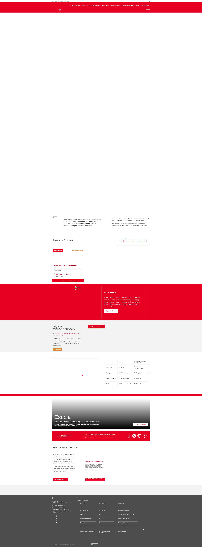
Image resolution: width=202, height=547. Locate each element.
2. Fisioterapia (108, 367)
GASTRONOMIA (96, 5)
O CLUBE (72, 5)
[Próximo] (149, 372)
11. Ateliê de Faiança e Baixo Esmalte (140, 362)
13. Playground (138, 373)
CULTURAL (89, 5)
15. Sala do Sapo (138, 383)
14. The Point (137, 378)
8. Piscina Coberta (124, 373)
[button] (58, 250)
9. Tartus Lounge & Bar (125, 378)
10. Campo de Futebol (125, 383)
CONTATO (148, 9)
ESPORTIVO (77, 5)
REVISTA (137, 5)
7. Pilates (121, 367)
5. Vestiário (107, 383)
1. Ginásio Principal (109, 362)
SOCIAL (83, 5)
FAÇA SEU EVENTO (145, 5)
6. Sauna (121, 362)
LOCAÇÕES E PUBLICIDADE (128, 5)
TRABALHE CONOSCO (115, 5)
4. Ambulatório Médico (110, 378)
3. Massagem (108, 373)
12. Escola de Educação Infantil (138, 367)
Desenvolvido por (94, 545)
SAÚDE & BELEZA (105, 5)
